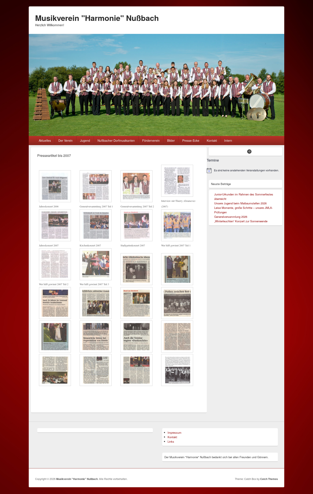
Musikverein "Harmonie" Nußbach (97, 17)
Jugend (85, 140)
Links (171, 441)
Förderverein (151, 140)
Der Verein (65, 140)
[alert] (244, 170)
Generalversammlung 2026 (230, 217)
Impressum (174, 432)
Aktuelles (45, 140)
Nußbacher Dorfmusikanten (116, 140)
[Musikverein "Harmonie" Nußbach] (156, 134)
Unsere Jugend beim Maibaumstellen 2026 (240, 203)
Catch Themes (269, 479)
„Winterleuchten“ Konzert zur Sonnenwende (240, 221)
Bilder (171, 140)
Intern (228, 140)
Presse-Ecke (190, 140)
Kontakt (212, 140)
